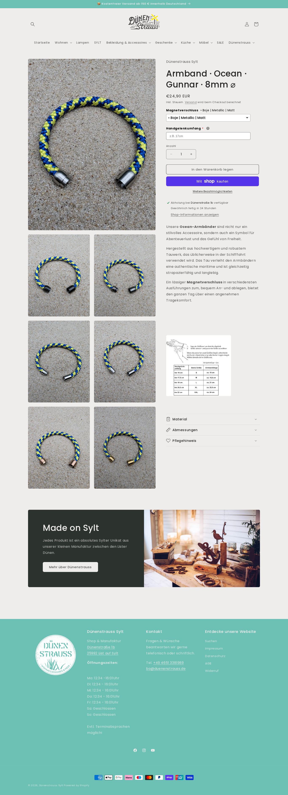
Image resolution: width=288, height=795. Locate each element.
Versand (191, 102)
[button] (32, 24)
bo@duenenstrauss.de (166, 668)
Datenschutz (215, 656)
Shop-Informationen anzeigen (195, 215)
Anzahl (171, 146)
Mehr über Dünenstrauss (70, 567)
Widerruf (212, 671)
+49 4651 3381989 (168, 662)
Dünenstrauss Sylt (51, 785)
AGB (208, 663)
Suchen (211, 641)
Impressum (214, 649)
